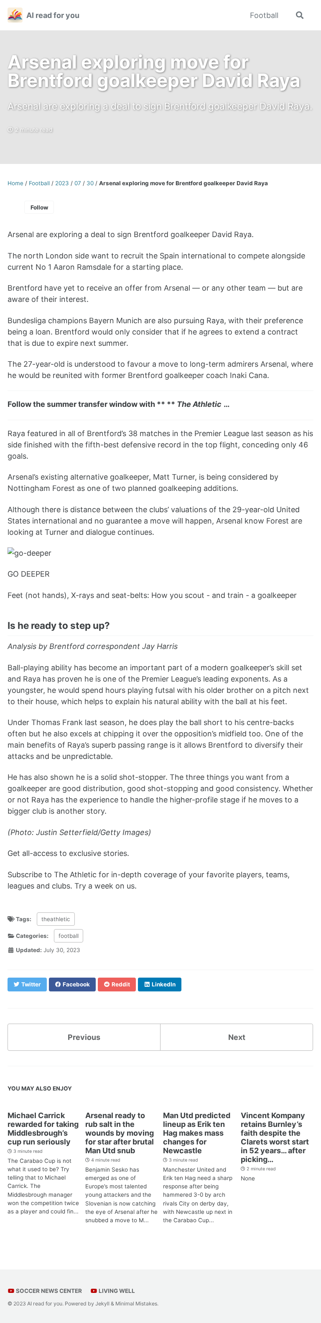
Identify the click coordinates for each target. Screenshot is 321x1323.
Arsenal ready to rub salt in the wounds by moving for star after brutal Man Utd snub (119, 1133)
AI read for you (52, 15)
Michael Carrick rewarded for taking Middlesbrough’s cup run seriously (43, 1128)
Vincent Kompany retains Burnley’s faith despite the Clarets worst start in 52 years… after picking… (275, 1137)
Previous (84, 1037)
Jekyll (102, 1303)
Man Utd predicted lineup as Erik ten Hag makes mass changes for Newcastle (196, 1133)
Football (264, 15)
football (69, 935)
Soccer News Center (48, 1290)
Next (236, 1037)
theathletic (55, 919)
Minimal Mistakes (136, 1303)
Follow (39, 207)
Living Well (116, 1290)
